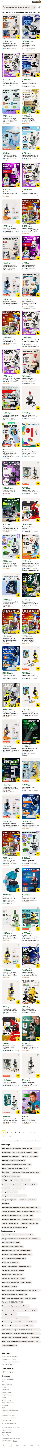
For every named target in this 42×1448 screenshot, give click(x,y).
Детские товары (6, 1420)
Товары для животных (8, 1415)
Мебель (4, 1382)
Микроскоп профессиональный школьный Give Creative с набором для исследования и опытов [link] (30, 44)
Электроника (5, 1389)
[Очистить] (34, 7)
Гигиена (4, 1387)
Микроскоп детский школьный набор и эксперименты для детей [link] (29, 639)
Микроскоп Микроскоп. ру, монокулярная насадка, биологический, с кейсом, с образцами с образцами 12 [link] (11, 415)
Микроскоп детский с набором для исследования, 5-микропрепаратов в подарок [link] (11, 787)
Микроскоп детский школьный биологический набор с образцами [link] (10, 712)
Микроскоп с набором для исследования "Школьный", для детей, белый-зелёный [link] (30, 156)
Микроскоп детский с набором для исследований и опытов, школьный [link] (11, 676)
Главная (3, 1445)
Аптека (4, 1397)
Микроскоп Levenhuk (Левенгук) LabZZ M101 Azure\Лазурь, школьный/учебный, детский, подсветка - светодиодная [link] (10, 897)
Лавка (17, 1445)
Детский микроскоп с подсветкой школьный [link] (28, 897)
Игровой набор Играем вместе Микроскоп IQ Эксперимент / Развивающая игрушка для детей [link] (30, 452)
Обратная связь (6, 1430)
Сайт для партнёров (7, 1364)
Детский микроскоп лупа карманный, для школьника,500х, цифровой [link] (30, 749)
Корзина (31, 1445)
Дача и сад (5, 1405)
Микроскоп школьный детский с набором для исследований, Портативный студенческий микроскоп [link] (11, 156)
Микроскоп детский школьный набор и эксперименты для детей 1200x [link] (10, 861)
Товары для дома (7, 1395)
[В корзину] (18, 37)
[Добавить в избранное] (18, 16)
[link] (21, 1148)
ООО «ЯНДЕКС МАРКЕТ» (13, 1438)
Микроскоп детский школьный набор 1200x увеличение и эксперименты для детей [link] (11, 340)
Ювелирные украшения (9, 1423)
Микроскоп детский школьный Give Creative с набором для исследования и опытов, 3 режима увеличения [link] (30, 1046)
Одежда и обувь (6, 1392)
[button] (39, 7)
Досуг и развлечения (8, 1379)
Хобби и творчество (7, 1402)
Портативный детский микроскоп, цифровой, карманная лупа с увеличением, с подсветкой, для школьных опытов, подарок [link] (11, 452)
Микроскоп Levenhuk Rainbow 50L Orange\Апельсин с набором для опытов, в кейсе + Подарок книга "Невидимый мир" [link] (30, 527)
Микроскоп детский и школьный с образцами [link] (10, 44)
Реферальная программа (9, 1372)
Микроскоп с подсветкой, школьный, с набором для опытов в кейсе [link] (10, 527)
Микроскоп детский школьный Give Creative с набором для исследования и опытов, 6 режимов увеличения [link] (30, 82)
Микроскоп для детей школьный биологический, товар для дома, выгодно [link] (30, 712)
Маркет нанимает (7, 1432)
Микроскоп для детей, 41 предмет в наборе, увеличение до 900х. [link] (10, 602)
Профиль (38, 1445)
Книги (3, 1407)
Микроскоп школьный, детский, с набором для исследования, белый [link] (29, 1119)
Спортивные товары (7, 1413)
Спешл (10, 1445)
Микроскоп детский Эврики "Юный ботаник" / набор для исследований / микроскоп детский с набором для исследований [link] (11, 379)
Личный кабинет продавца (9, 1356)
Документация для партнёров (10, 1362)
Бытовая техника (7, 1384)
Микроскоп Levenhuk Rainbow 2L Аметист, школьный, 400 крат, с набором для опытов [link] (9, 491)
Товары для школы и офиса (10, 1410)
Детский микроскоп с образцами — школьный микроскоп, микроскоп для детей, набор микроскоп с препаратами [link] (11, 192)
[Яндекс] (15, 1441)
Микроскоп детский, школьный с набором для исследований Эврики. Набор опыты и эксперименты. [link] (10, 82)
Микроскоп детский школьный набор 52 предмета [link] (28, 119)
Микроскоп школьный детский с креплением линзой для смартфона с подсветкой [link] (29, 1009)
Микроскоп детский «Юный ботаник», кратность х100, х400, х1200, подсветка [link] (30, 340)
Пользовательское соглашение (11, 1427)
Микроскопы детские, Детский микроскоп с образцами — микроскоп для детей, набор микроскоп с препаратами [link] (30, 265)
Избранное (24, 1445)
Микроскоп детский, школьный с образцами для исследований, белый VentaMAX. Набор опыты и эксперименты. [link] (30, 602)
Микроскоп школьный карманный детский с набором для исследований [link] (11, 119)
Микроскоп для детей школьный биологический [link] (10, 229)
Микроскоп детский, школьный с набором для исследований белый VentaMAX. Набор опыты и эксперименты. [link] (30, 973)
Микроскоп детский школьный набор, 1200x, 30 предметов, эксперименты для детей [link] (30, 229)
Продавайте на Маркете (9, 1359)
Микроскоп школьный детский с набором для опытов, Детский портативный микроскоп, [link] (10, 936)
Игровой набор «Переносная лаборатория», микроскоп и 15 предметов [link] (30, 936)
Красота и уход (6, 1400)
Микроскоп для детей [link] (28, 787)
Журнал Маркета (7, 1435)
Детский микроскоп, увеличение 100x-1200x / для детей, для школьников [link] (30, 415)
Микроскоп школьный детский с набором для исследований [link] (10, 1009)
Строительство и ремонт (9, 1418)
